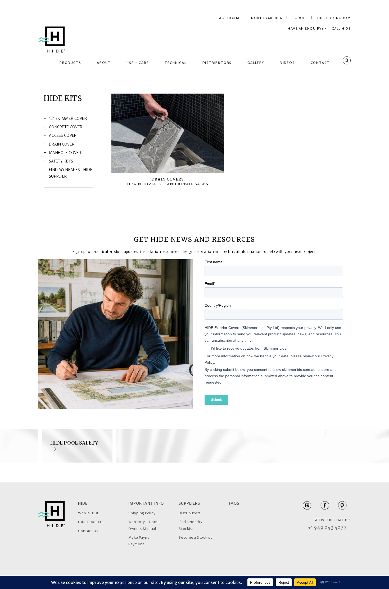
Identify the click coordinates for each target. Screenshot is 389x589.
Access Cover (63, 135)
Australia (229, 18)
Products (70, 63)
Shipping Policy (141, 513)
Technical (175, 63)
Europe (301, 18)
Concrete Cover (65, 127)
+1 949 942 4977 (327, 528)
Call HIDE (341, 28)
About (104, 63)
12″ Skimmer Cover (68, 118)
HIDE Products (91, 522)
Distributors (217, 63)
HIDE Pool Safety (74, 443)
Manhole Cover (65, 152)
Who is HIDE (88, 513)
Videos (287, 63)
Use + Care (137, 63)
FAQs (234, 503)
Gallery (255, 63)
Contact (320, 63)
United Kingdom (334, 18)
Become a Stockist (195, 537)
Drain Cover (61, 144)
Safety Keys (61, 161)
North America (268, 18)
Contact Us (88, 531)
